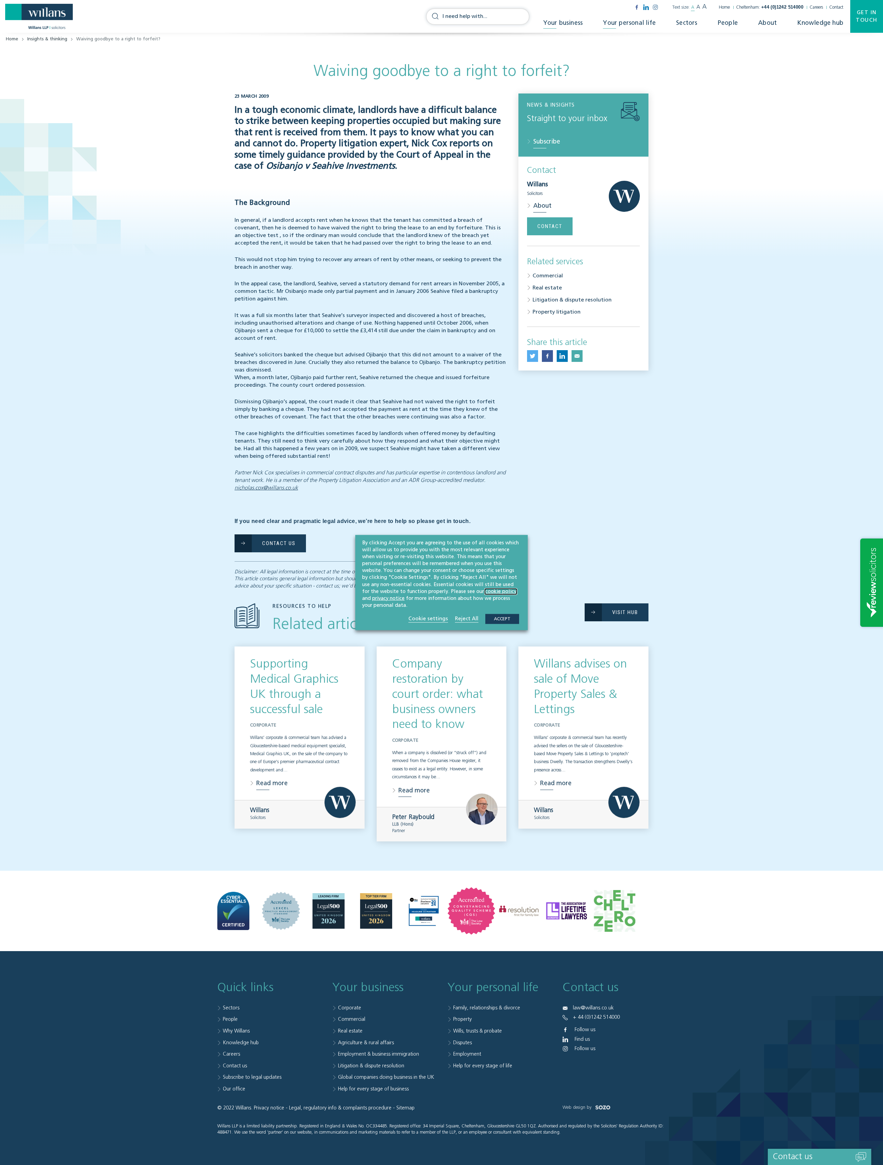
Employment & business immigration (378, 1054)
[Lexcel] (281, 911)
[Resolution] (519, 911)
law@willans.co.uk (593, 1007)
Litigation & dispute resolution (572, 300)
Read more (272, 783)
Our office (234, 1089)
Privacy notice (269, 1107)
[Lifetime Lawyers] (566, 910)
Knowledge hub (820, 23)
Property (462, 1019)
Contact (836, 7)
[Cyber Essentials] (233, 911)
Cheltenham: (769, 7)
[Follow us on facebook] (636, 7)
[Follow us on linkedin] (646, 7)
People (728, 23)
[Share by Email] (577, 356)
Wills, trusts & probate (477, 1031)
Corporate (349, 1007)
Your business (563, 23)
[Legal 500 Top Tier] (376, 911)
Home (724, 7)
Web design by (578, 1107)
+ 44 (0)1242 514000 (596, 1017)
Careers (816, 7)
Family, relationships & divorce (486, 1007)
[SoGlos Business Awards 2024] (424, 911)
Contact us (235, 1065)
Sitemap (405, 1107)
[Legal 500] (328, 911)
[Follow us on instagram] (655, 7)
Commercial (548, 276)
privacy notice (388, 598)
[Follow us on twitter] (532, 356)
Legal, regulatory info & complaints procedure (340, 1107)
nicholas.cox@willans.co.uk (266, 488)
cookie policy (500, 591)
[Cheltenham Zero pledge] (614, 910)
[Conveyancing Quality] (471, 911)
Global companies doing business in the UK (386, 1077)
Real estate (547, 288)
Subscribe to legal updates (252, 1077)
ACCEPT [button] (502, 619)
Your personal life (629, 23)
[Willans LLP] (39, 16)
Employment (467, 1054)
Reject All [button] (466, 618)
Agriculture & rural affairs (366, 1042)
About (767, 23)
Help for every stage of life (482, 1065)
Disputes (462, 1042)
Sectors (686, 23)
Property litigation (557, 312)
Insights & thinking (47, 39)
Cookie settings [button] (428, 618)
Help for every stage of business (373, 1089)
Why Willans (236, 1031)
